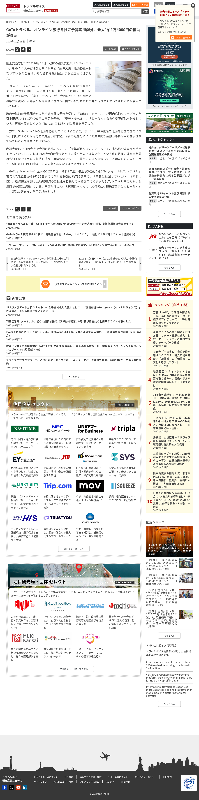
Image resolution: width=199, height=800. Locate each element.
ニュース (18, 21)
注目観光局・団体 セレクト (39, 581)
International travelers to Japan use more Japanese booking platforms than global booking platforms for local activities (169, 691)
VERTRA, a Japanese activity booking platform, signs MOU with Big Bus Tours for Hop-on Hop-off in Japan (169, 677)
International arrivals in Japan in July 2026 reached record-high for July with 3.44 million (168, 665)
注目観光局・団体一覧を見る (74, 668)
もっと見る (73, 376)
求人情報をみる (121, 4)
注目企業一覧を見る (74, 548)
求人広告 (110, 781)
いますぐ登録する (182, 37)
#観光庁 (33, 40)
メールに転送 (110, 49)
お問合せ (125, 781)
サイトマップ (40, 781)
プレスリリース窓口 (89, 781)
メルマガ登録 (141, 4)
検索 (145, 11)
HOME (9, 21)
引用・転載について (118, 776)
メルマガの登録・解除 (91, 776)
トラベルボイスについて (46, 776)
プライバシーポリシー (145, 776)
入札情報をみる (102, 4)
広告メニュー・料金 (63, 781)
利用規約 (167, 776)
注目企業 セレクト (31, 404)
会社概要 (68, 776)
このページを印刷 (131, 49)
